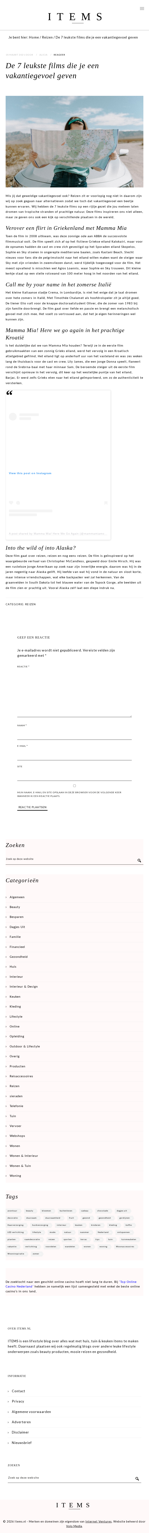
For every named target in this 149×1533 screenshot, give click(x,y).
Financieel (17, 947)
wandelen (70, 1247)
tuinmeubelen (128, 1240)
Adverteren (21, 1422)
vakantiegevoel (49, 196)
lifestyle (36, 1232)
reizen (52, 1240)
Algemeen (17, 897)
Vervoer (16, 1126)
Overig (15, 1056)
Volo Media (74, 1526)
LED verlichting (16, 1232)
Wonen (15, 1146)
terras (84, 1240)
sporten (68, 1240)
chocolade (102, 1211)
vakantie (12, 1247)
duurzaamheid (52, 1218)
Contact (18, 1391)
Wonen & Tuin (20, 1166)
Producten (17, 1066)
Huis (13, 966)
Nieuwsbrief (22, 1443)
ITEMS (78, 16)
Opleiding (17, 1036)
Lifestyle (16, 1016)
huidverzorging (40, 1225)
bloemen (46, 1211)
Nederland (103, 1232)
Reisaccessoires (21, 1076)
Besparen (17, 917)
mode (52, 1232)
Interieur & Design (24, 986)
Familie (15, 937)
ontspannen (123, 1232)
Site (20, 766)
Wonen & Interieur (24, 1156)
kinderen (95, 1225)
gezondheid (105, 1218)
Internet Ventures (98, 1521)
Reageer (59, 54)
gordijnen (125, 1218)
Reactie (23, 666)
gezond (86, 1218)
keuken (78, 1225)
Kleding (15, 1006)
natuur (67, 1232)
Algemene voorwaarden (31, 1412)
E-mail (22, 745)
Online (15, 1026)
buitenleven (66, 1211)
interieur (61, 1225)
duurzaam (31, 1218)
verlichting (31, 1247)
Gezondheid (19, 957)
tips (97, 1240)
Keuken (15, 996)
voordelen (51, 1247)
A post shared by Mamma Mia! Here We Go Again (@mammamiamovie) (59, 533)
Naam (22, 725)
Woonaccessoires (125, 1247)
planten (12, 1240)
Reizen (30, 604)
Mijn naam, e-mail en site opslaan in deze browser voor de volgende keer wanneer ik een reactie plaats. (69, 794)
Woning (15, 1176)
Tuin (13, 1116)
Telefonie (16, 1106)
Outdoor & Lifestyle (25, 1046)
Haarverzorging (15, 1225)
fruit (71, 1218)
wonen (87, 1247)
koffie (129, 1225)
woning (103, 1247)
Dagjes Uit (17, 927)
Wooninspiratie (16, 1254)
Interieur (16, 977)
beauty (29, 1211)
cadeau (84, 1211)
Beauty (15, 907)
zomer (36, 1254)
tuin (110, 1240)
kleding (113, 1225)
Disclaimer (20, 1432)
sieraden (16, 1096)
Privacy (18, 1401)
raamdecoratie (32, 1240)
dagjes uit (122, 1211)
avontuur (12, 1211)
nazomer (84, 1232)
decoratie (13, 1218)
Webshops (17, 1136)
